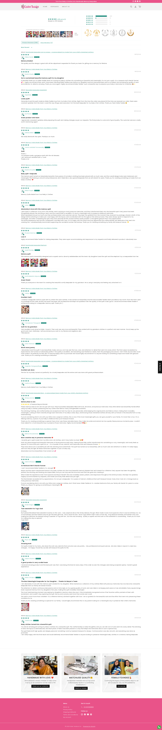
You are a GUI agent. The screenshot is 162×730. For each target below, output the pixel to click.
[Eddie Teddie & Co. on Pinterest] (91, 714)
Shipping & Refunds (69, 712)
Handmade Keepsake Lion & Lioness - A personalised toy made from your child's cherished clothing (60, 52)
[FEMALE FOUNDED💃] (121, 665)
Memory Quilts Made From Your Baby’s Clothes (41, 69)
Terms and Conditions (70, 715)
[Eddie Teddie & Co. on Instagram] (82, 714)
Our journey (121, 686)
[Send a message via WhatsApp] (159, 727)
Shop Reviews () (46, 42)
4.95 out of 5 (61, 19)
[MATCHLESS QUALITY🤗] (81, 665)
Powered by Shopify (89, 726)
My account (67, 717)
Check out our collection (40, 686)
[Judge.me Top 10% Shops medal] (130, 32)
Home (45, 6)
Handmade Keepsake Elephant (36, 245)
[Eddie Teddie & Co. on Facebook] (85, 714)
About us (66, 6)
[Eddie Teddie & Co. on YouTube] (88, 714)
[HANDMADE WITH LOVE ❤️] (40, 665)
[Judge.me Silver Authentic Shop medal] (105, 32)
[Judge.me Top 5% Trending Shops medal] (122, 32)
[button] (89, 16)
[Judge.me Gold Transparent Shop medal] (88, 32)
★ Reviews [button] (160, 367)
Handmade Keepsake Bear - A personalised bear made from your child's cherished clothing (57, 393)
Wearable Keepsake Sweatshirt (36, 90)
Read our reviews (80, 688)
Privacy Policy (67, 709)
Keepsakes (55, 6)
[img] (57, 19)
